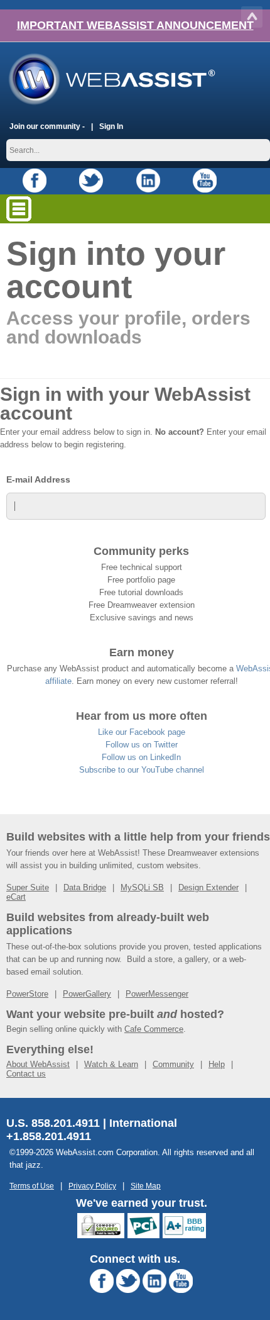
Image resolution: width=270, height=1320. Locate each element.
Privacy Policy (92, 1186)
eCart (16, 897)
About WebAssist (38, 1064)
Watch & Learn (111, 1064)
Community (173, 1064)
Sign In (111, 126)
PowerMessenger (157, 993)
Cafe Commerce (153, 1029)
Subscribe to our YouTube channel (141, 770)
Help (216, 1064)
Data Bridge (84, 887)
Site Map (146, 1186)
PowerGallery (87, 993)
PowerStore (27, 993)
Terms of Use (31, 1186)
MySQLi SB (142, 887)
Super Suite (27, 887)
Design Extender (208, 887)
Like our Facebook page (141, 732)
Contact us (26, 1073)
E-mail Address (38, 479)
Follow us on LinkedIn (141, 757)
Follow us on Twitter (141, 744)
